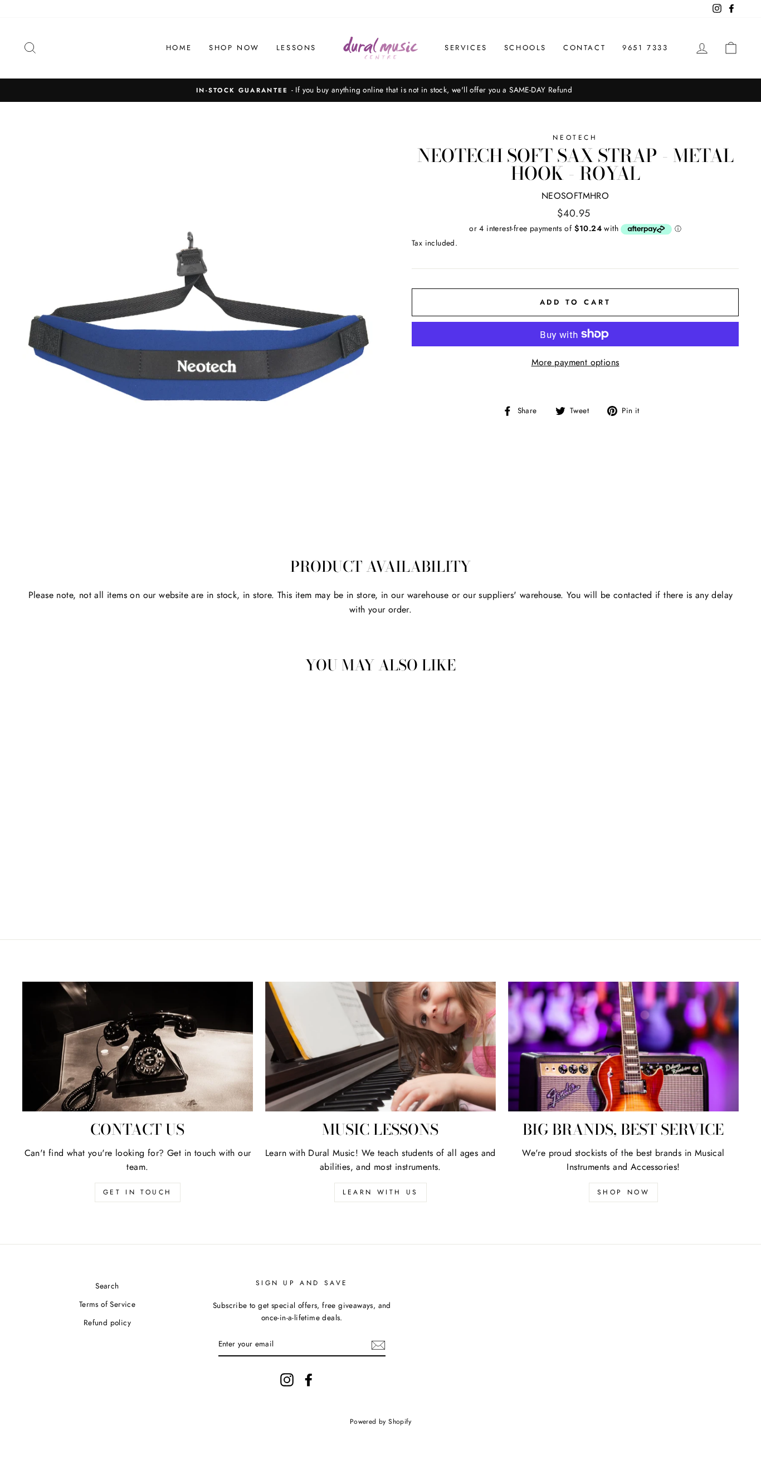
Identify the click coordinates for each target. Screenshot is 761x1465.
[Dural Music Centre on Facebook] (308, 1379)
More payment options (575, 362)
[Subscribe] (378, 1344)
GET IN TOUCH (137, 1192)
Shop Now (234, 47)
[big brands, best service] (623, 1046)
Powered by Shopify (380, 1422)
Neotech (575, 138)
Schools (525, 47)
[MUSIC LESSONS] (380, 1046)
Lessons (296, 47)
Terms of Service (107, 1304)
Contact (584, 47)
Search (107, 1285)
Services (466, 47)
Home (179, 47)
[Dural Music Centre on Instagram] (287, 1379)
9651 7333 (645, 47)
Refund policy (107, 1322)
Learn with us (380, 1192)
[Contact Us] (137, 1046)
